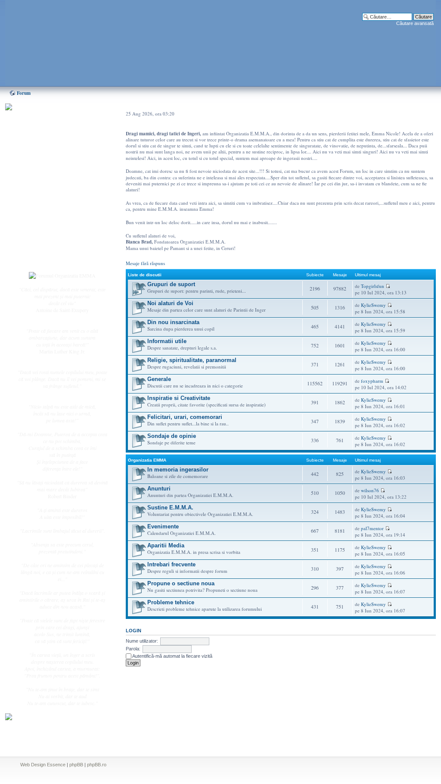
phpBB (76, 764)
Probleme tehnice (170, 602)
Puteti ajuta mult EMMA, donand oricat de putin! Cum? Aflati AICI (58, 122)
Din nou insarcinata (173, 322)
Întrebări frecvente (52, 213)
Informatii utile (166, 341)
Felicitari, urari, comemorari (184, 417)
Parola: (133, 648)
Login (40, 258)
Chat (38, 169)
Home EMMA (49, 150)
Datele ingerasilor (52, 204)
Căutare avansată (415, 23)
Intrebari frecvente (171, 564)
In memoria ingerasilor (177, 469)
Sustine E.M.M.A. (170, 507)
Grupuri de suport (171, 284)
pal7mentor (372, 528)
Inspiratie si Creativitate (178, 398)
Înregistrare (45, 248)
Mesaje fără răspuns (145, 263)
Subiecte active (49, 194)
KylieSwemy (373, 305)
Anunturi (159, 488)
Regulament (46, 223)
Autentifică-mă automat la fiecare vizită (171, 656)
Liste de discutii (144, 274)
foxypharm (372, 381)
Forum (24, 93)
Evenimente (163, 526)
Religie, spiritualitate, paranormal (191, 360)
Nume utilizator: (142, 640)
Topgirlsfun (372, 286)
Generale (159, 379)
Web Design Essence (42, 764)
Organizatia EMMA (147, 460)
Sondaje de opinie (171, 436)
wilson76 (370, 490)
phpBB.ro (96, 764)
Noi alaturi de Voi (170, 303)
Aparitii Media (165, 545)
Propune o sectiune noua (180, 583)
